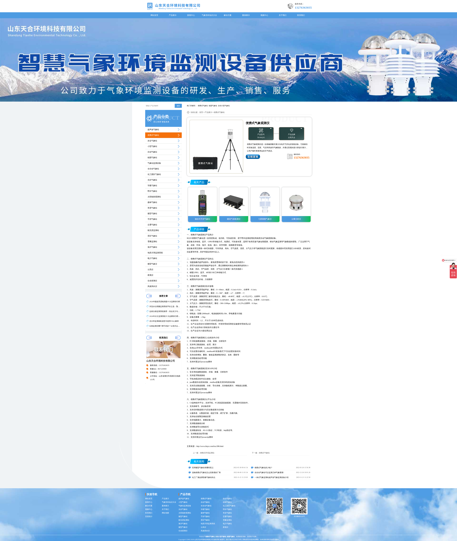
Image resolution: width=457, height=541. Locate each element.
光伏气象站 (152, 180)
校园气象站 (213, 106)
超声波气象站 (153, 130)
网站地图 (165, 513)
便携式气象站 (203, 106)
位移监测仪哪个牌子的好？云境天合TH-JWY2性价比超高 (165, 326)
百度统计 (148, 516)
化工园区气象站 (154, 174)
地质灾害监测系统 (155, 253)
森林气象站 (152, 202)
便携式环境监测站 (207, 453)
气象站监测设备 (154, 163)
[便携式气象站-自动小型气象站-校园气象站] (173, 6)
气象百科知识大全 (209, 15)
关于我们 (282, 15)
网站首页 (154, 15)
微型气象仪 (152, 264)
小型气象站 (152, 146)
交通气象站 (152, 225)
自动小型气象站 (224, 106)
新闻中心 (191, 15)
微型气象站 (152, 213)
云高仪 (150, 269)
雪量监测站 (152, 241)
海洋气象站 (152, 247)
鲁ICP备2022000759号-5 (234, 539)
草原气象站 (152, 208)
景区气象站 (152, 236)
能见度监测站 (153, 230)
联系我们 (301, 15)
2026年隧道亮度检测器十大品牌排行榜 (164, 302)
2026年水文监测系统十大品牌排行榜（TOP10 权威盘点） (165, 316)
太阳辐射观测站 (154, 197)
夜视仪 (150, 275)
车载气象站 (152, 186)
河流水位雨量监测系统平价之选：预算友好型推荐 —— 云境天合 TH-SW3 (165, 306)
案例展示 (246, 15)
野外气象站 (152, 191)
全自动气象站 (153, 169)
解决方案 (227, 15)
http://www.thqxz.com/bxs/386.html (209, 446)
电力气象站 (152, 258)
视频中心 (264, 15)
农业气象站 (152, 141)
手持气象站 (152, 219)
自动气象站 (152, 152)
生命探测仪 (152, 281)
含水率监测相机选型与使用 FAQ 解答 (164, 321)
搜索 (178, 106)
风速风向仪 (152, 286)
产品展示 (172, 15)
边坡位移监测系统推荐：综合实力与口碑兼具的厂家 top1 (165, 311)
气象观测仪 (201, 235)
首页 (201, 112)
